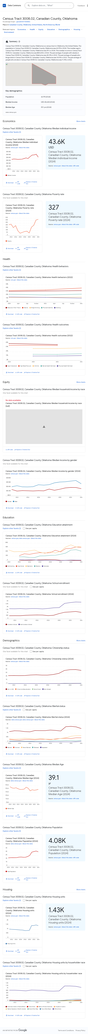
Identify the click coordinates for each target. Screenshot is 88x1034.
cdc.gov (13, 280)
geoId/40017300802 (23, 21)
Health (32, 29)
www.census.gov (11, 112)
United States (37, 25)
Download (11, 183)
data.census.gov (24, 538)
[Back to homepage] (4, 5)
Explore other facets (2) (12, 132)
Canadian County (15, 25)
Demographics (64, 29)
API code (18, 183)
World (57, 25)
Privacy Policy (80, 1030)
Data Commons (14, 5)
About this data (24, 147)
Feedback (81, 6)
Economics (22, 29)
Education (51, 29)
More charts (81, 121)
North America (49, 25)
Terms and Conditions (66, 1030)
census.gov (14, 147)
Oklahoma (27, 25)
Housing (77, 29)
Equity (40, 29)
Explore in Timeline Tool (31, 183)
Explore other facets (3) (12, 710)
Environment (9, 32)
